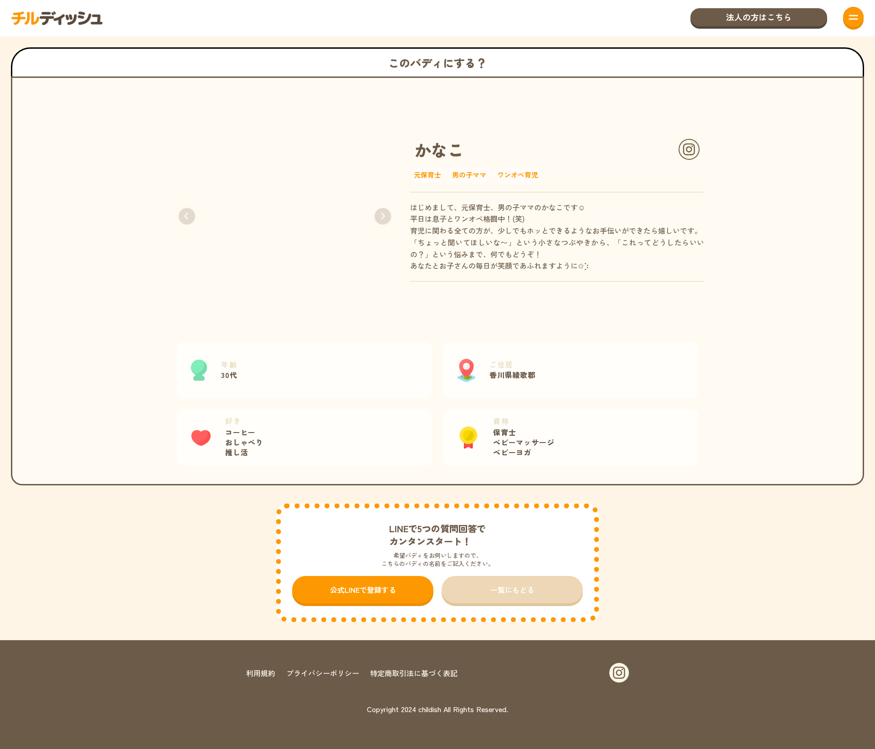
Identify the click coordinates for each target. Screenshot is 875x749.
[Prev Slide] (187, 216)
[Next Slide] (383, 216)
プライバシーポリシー (322, 673)
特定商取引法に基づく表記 (414, 673)
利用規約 (260, 673)
